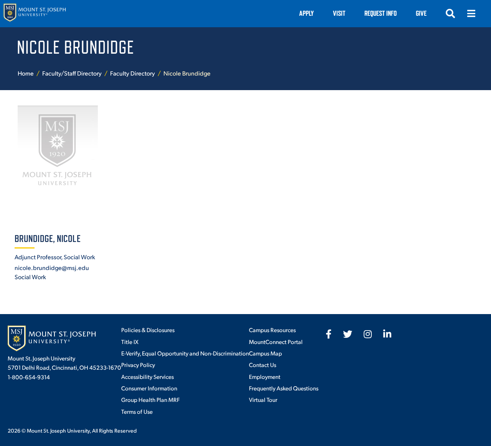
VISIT (339, 13)
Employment (264, 376)
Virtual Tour (263, 399)
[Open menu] (471, 13)
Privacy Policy (138, 364)
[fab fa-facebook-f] (328, 334)
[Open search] (450, 13)
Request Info (380, 13)
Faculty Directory (132, 73)
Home (26, 73)
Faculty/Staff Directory (72, 73)
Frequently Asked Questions (283, 388)
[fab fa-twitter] (347, 334)
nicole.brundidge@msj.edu (52, 267)
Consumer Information (149, 388)
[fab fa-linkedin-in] (387, 334)
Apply (306, 13)
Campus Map (265, 353)
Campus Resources (272, 329)
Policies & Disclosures (148, 329)
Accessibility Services (147, 376)
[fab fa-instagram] (368, 334)
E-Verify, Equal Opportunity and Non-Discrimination (185, 353)
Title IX (129, 341)
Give (421, 13)
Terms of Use (137, 411)
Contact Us (262, 364)
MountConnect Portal (276, 341)
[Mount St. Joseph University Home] (34, 13)
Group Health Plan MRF (150, 399)
